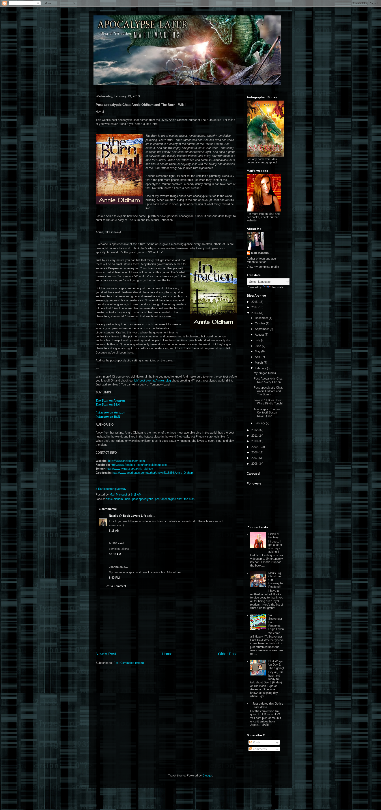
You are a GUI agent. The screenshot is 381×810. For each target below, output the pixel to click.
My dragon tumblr (265, 373)
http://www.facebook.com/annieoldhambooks (139, 464)
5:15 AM (114, 530)
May (258, 351)
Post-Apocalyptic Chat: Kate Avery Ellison (268, 380)
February (261, 368)
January (260, 423)
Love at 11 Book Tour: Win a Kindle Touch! (268, 401)
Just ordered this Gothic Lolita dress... (267, 705)
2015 (254, 301)
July (258, 340)
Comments (259, 749)
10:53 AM (115, 554)
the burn (189, 499)
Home (167, 654)
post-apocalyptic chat (168, 499)
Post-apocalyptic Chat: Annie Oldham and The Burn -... (268, 391)
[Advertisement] (166, 623)
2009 (254, 447)
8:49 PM (114, 577)
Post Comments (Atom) (129, 662)
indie (128, 499)
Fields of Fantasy (273, 535)
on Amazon (110, 400)
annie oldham (114, 499)
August (260, 334)
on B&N (108, 416)
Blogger (207, 775)
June (258, 346)
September (262, 329)
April (258, 357)
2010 (254, 441)
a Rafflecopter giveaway (111, 488)
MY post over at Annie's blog (153, 380)
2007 (254, 458)
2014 (254, 307)
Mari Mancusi (260, 252)
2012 (254, 430)
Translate (277, 287)
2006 (254, 463)
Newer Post (106, 654)
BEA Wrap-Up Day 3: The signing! (276, 665)
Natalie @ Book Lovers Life (127, 515)
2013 (254, 313)
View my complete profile (263, 266)
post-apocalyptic (142, 499)
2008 (254, 452)
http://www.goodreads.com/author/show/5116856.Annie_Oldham (153, 472)
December (262, 318)
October (260, 323)
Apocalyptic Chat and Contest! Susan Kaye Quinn (267, 413)
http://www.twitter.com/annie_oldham (129, 468)
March (259, 362)
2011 (254, 435)
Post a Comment (115, 586)
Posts (256, 742)
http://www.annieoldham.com (126, 460)
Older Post (227, 654)
